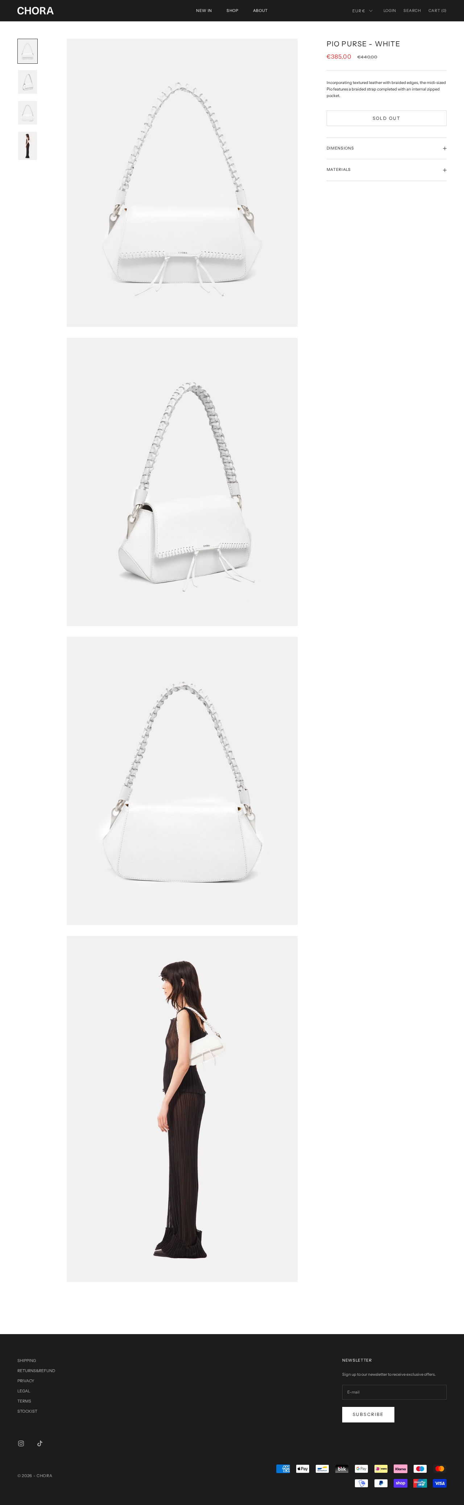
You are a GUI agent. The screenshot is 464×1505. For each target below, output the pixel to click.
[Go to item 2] (27, 82)
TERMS (24, 1401)
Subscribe (368, 1414)
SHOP (233, 10)
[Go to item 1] (27, 51)
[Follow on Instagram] (21, 1443)
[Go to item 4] (27, 146)
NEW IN (204, 10)
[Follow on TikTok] (40, 1443)
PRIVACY (25, 1380)
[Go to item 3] (27, 112)
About (260, 10)
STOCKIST (27, 1411)
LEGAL (23, 1390)
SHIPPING (26, 1360)
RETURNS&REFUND (36, 1370)
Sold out (387, 118)
